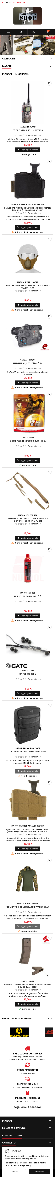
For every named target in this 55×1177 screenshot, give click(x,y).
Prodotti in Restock (15, 73)
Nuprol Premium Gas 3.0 (27, 596)
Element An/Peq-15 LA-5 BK (27, 363)
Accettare (39, 1171)
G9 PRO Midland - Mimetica (27, 130)
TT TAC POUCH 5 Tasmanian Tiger (27, 751)
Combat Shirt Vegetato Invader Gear (27, 907)
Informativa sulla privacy (18, 1165)
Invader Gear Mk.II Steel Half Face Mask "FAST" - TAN (28, 286)
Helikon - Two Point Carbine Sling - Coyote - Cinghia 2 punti (28, 519)
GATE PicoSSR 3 (27, 674)
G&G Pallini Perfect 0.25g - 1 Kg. (28, 440)
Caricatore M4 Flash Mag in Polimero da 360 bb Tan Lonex (27, 985)
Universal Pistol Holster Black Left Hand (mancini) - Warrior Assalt (27, 209)
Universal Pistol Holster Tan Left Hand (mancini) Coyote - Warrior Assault (27, 830)
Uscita (15, 1171)
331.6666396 (19, 2)
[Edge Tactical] (19, 1032)
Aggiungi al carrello (27, 149)
